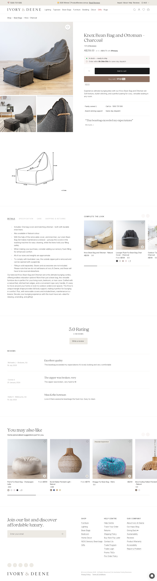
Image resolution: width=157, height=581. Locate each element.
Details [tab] (11, 219)
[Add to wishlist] (111, 223)
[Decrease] (85, 71)
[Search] (134, 9)
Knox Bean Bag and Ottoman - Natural (98, 253)
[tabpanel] (40, 263)
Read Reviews (94, 3)
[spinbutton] (89, 71)
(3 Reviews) (91, 46)
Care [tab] (39, 219)
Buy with (116, 80)
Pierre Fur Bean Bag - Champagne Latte (20, 483)
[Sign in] (139, 9)
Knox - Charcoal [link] (31, 18)
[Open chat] (152, 576)
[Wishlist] (143, 9)
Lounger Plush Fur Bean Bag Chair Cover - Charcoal (129, 254)
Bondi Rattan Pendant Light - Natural (60, 483)
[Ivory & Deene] (41, 573)
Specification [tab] (26, 219)
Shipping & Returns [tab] (55, 219)
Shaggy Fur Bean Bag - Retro (104, 482)
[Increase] (93, 71)
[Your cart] (148, 9)
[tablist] (40, 218)
